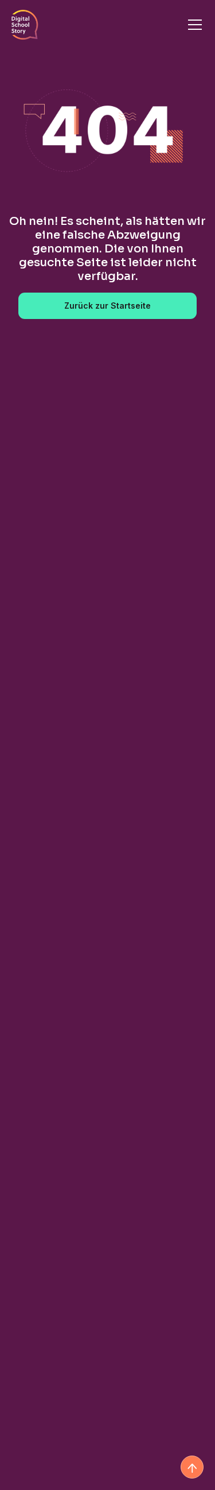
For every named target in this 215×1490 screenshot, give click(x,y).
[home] (24, 24)
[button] (192, 24)
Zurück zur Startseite (107, 305)
